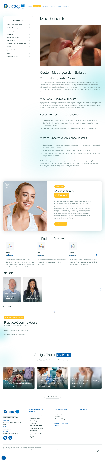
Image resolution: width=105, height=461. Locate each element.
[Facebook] (5, 445)
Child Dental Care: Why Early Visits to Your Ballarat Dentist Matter (18, 389)
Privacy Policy (98, 458)
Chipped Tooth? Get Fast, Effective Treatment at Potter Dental (85, 389)
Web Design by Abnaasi (34, 455)
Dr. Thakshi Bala (31, 306)
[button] (18, 25)
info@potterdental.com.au (10, 441)
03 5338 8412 (7, 436)
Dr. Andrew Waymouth (8, 305)
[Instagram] (10, 445)
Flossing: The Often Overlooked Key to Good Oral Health (52, 389)
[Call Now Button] (4, 458)
